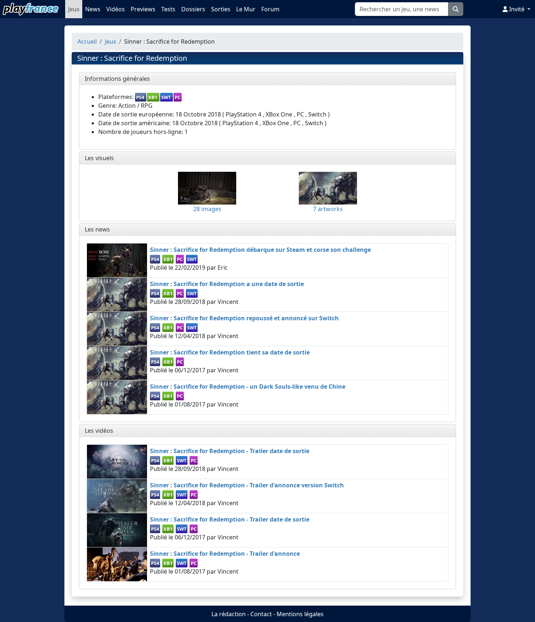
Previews (143, 9)
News (92, 9)
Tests (168, 9)
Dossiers (193, 9)
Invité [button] (517, 9)
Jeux (73, 9)
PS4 (140, 97)
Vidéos (115, 9)
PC (178, 97)
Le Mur (245, 9)
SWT (166, 97)
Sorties (220, 9)
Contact (261, 614)
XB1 (152, 97)
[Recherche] (455, 9)
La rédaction (228, 614)
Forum (270, 9)
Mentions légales (300, 614)
